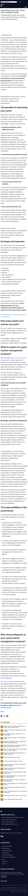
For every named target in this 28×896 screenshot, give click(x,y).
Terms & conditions (7, 850)
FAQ (20, 1)
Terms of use (14, 891)
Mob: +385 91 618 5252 (8, 821)
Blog (2, 711)
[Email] (7, 716)
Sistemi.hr (24, 889)
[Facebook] (1, 716)
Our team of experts (7, 681)
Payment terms (6, 848)
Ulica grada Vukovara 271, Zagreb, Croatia (12, 817)
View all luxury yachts (7, 855)
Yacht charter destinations (8, 857)
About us (4, 863)
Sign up (3, 876)
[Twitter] (4, 716)
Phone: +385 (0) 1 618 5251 (9, 819)
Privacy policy (5, 852)
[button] (26, 23)
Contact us (5, 861)
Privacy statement (23, 891)
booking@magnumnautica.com (10, 824)
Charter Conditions (7, 846)
